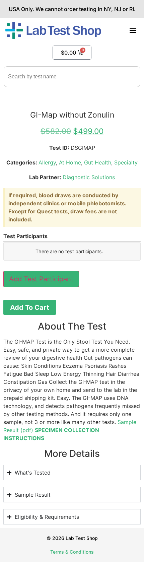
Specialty (126, 162)
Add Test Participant (41, 279)
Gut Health (97, 162)
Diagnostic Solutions (89, 177)
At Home (70, 162)
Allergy (47, 162)
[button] (133, 30)
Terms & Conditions (72, 552)
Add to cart (29, 307)
